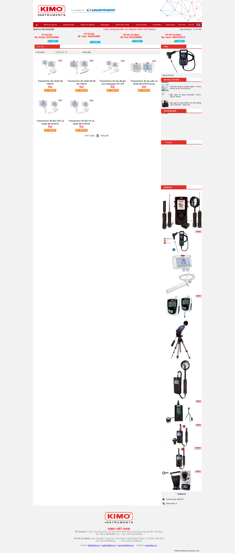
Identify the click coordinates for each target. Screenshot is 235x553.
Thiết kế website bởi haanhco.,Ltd (186, 551)
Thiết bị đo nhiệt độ (87, 25)
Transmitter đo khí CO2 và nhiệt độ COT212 (50, 122)
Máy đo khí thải (69, 25)
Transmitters (157, 25)
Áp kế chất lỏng (142, 25)
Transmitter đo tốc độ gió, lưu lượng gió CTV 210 (113, 82)
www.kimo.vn (154, 29)
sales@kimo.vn (109, 545)
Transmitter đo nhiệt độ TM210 (50, 82)
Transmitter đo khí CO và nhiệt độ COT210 (81, 122)
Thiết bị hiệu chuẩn (122, 25)
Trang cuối (105, 136)
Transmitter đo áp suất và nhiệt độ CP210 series (144, 82)
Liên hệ (191, 25)
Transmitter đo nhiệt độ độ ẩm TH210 (81, 82)
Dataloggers (105, 25)
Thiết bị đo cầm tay (50, 25)
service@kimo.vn (126, 545)
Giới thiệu (182, 25)
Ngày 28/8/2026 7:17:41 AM (190, 29)
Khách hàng (170, 25)
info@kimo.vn (94, 545)
